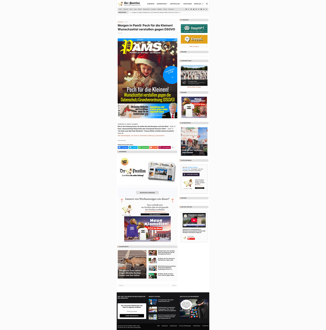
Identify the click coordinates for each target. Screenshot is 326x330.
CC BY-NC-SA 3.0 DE (123, 327)
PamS (126, 22)
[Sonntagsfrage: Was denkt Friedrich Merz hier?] (153, 302)
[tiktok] (203, 9)
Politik (120, 9)
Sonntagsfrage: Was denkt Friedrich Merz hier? (165, 300)
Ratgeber (159, 9)
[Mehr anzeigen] (172, 147)
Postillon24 (187, 3)
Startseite (150, 3)
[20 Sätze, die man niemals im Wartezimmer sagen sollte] (153, 260)
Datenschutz (173, 325)
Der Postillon (175, 3)
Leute (135, 9)
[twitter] (191, 9)
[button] (202, 4)
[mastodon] (196, 9)
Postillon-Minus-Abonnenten (190, 168)
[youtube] (201, 9)
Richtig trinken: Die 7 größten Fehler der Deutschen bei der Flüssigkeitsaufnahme (166, 252)
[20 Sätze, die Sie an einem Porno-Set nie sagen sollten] (153, 276)
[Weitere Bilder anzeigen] (194, 87)
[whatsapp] (188, 9)
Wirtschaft (125, 9)
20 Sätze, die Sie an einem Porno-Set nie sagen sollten (166, 274)
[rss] (206, 9)
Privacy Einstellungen (185, 325)
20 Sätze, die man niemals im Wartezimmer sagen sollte (166, 259)
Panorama (153, 9)
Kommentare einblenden (147, 192)
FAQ (158, 325)
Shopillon (197, 3)
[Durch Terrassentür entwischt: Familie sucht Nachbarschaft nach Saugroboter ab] (153, 317)
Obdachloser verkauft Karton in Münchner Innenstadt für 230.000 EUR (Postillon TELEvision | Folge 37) (194, 231)
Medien (140, 9)
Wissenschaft (146, 9)
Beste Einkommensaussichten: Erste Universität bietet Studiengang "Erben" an (167, 267)
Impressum (165, 325)
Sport (131, 9)
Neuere (121, 285)
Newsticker (171, 9)
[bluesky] (193, 9)
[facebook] (186, 9)
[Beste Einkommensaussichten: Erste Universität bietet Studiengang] (153, 268)
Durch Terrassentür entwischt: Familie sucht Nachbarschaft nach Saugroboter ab (167, 316)
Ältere (173, 285)
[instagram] (198, 9)
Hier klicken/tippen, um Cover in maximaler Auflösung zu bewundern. (141, 135)
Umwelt (165, 9)
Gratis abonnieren (131, 316)
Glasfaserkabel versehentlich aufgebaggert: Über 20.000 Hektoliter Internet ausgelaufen (167, 309)
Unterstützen (161, 3)
